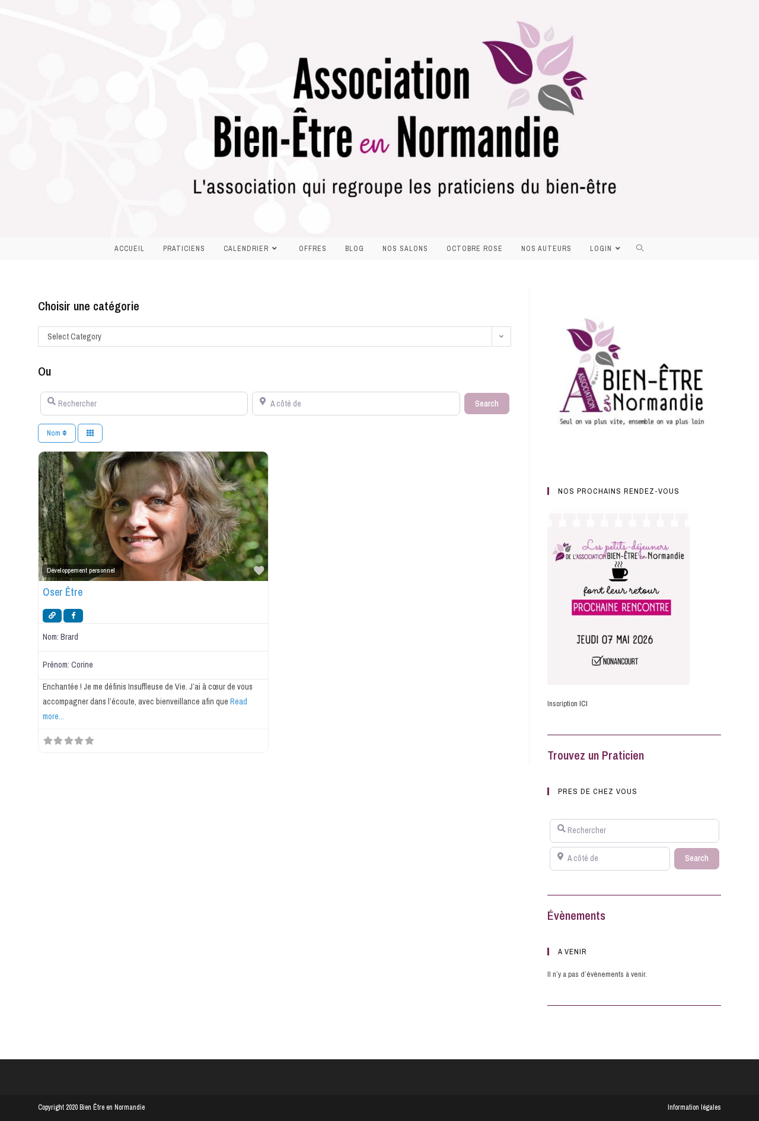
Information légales (694, 1107)
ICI (583, 703)
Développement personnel (81, 570)
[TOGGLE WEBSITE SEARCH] (643, 248)
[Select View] (90, 433)
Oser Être (62, 592)
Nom (54, 433)
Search (492, 403)
